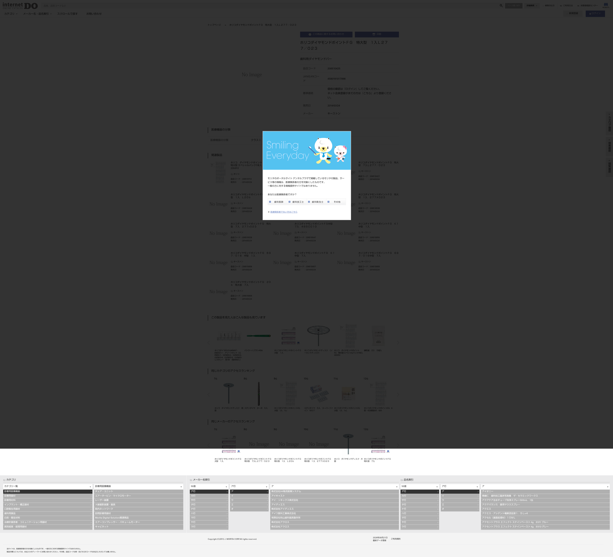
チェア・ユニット (104, 492)
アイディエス (278, 505)
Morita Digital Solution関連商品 (112, 518)
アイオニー (487, 492)
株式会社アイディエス (282, 509)
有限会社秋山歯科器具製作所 (285, 518)
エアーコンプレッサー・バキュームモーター (117, 522)
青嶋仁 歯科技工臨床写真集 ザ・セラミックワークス (510, 496)
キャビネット (102, 527)
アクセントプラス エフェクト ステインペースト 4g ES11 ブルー (515, 522)
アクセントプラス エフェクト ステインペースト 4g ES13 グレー (515, 527)
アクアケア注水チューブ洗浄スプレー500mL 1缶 (507, 500)
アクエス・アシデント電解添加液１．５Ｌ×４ (505, 514)
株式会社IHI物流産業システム (286, 492)
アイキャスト (278, 496)
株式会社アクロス (280, 522)
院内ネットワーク (104, 509)
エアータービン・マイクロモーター (113, 496)
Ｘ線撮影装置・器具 (105, 505)
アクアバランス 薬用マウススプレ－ (501, 505)
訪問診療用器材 (103, 514)
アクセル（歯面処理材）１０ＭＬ (499, 518)
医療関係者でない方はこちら (283, 212)
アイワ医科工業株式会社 (283, 514)
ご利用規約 (396, 539)
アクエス (486, 509)
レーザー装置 (102, 500)
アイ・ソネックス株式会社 (284, 500)
